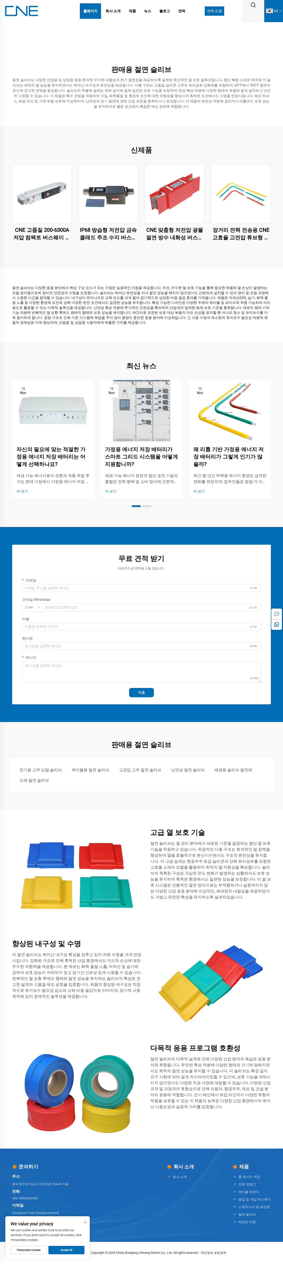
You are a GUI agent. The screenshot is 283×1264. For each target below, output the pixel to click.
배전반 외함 (247, 1222)
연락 (181, 11)
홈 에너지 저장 (249, 1177)
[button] (136, 506)
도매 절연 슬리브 (34, 780)
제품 (132, 11)
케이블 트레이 (248, 1192)
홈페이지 (90, 11)
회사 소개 (113, 11)
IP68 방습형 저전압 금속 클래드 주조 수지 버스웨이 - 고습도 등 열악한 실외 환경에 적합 (108, 234)
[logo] (21, 11)
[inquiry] (276, 614)
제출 (141, 692)
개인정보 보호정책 (213, 1252)
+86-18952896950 (25, 1198)
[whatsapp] (276, 624)
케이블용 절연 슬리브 (90, 770)
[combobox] (32, 607)
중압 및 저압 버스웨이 (254, 1199)
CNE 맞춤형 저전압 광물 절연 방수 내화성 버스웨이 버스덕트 (174, 234)
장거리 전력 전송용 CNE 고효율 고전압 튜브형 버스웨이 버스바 (241, 234)
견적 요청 (214, 11)
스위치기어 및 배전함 (254, 1207)
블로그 (164, 11)
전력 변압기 (247, 1184)
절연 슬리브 (247, 1214)
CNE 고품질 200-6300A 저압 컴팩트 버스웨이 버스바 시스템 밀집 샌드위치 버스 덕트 (42, 234)
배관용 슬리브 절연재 (233, 770)
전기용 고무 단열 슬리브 (40, 770)
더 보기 (22, 491)
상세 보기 (42, 194)
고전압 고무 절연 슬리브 (140, 770)
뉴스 (147, 11)
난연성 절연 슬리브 (188, 770)
